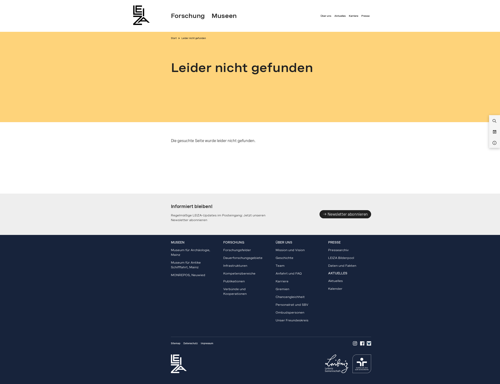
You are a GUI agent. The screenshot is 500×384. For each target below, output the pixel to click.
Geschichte (284, 258)
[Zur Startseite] (142, 15)
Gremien (282, 289)
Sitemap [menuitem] (175, 343)
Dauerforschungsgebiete (242, 258)
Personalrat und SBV (292, 305)
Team (280, 266)
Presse (334, 242)
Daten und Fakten (342, 266)
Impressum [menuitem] (207, 343)
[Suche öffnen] (494, 121)
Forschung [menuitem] (188, 16)
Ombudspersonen (290, 312)
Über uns (284, 242)
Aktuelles (335, 281)
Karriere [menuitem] (353, 16)
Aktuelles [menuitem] (340, 16)
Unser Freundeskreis (292, 320)
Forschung (233, 242)
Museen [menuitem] (224, 16)
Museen (178, 242)
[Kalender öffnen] (494, 132)
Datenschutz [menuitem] (190, 343)
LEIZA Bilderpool (341, 258)
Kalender (335, 289)
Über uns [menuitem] (326, 16)
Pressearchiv (338, 250)
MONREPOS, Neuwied (188, 275)
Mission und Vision (290, 250)
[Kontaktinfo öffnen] (494, 143)
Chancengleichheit (290, 297)
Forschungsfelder (237, 250)
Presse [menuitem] (365, 16)
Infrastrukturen (235, 266)
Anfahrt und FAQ (289, 273)
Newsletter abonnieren (347, 214)
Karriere (282, 281)
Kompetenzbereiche (239, 273)
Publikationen (234, 281)
